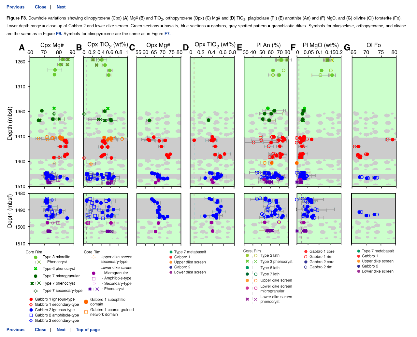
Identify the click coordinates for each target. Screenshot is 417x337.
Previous (15, 7)
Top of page (88, 329)
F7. (168, 33)
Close (40, 7)
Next (61, 7)
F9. (59, 33)
